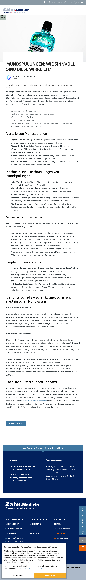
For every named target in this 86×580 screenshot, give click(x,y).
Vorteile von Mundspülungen (23, 111)
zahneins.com (63, 538)
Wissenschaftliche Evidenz (22, 117)
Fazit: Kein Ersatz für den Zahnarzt (26, 126)
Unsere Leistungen (16, 528)
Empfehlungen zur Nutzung (23, 120)
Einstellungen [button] (18, 575)
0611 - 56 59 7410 (21, 474)
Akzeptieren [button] (50, 575)
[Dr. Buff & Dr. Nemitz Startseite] (16, 10)
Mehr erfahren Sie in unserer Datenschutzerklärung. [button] (38, 569)
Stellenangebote (15, 541)
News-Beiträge (63, 528)
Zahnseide (36, 143)
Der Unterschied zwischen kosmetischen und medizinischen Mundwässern (43, 123)
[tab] (43, 447)
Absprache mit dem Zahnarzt (34, 400)
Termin (59, 2)
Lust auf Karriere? (16, 538)
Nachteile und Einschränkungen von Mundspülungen (34, 114)
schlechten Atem (67, 155)
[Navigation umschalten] (82, 10)
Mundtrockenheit (40, 191)
